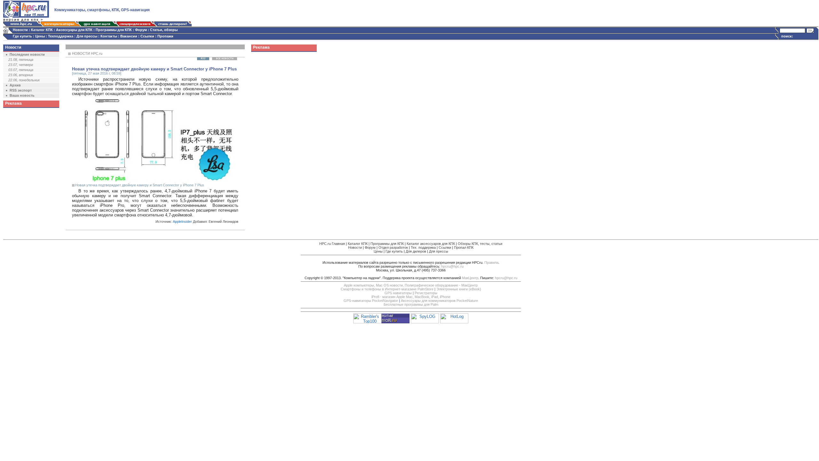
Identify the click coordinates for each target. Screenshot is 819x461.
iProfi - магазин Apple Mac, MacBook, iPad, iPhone (410, 297)
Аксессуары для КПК (74, 30)
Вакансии (128, 36)
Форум (141, 30)
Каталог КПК (42, 30)
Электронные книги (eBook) (458, 289)
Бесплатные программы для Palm (411, 304)
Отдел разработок (393, 247)
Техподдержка (60, 36)
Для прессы (86, 36)
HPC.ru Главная (332, 244)
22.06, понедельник (24, 80)
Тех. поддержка (423, 247)
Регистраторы (426, 293)
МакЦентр (470, 278)
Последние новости (27, 54)
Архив (15, 85)
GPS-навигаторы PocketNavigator (371, 301)
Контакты (108, 36)
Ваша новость (22, 95)
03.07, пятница (20, 70)
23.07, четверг (20, 65)
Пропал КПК (463, 247)
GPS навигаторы (398, 293)
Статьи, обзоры (164, 30)
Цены (40, 36)
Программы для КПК (114, 30)
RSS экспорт (21, 90)
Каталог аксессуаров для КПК (431, 244)
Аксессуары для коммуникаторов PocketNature (439, 301)
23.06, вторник (20, 75)
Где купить (22, 36)
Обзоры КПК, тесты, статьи (480, 244)
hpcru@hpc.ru (452, 266)
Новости (20, 30)
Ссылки (147, 36)
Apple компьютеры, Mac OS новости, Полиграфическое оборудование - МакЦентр (411, 285)
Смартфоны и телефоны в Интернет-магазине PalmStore (387, 289)
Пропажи (165, 36)
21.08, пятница (20, 59)
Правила (491, 262)
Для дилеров (416, 251)
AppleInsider (182, 221)
